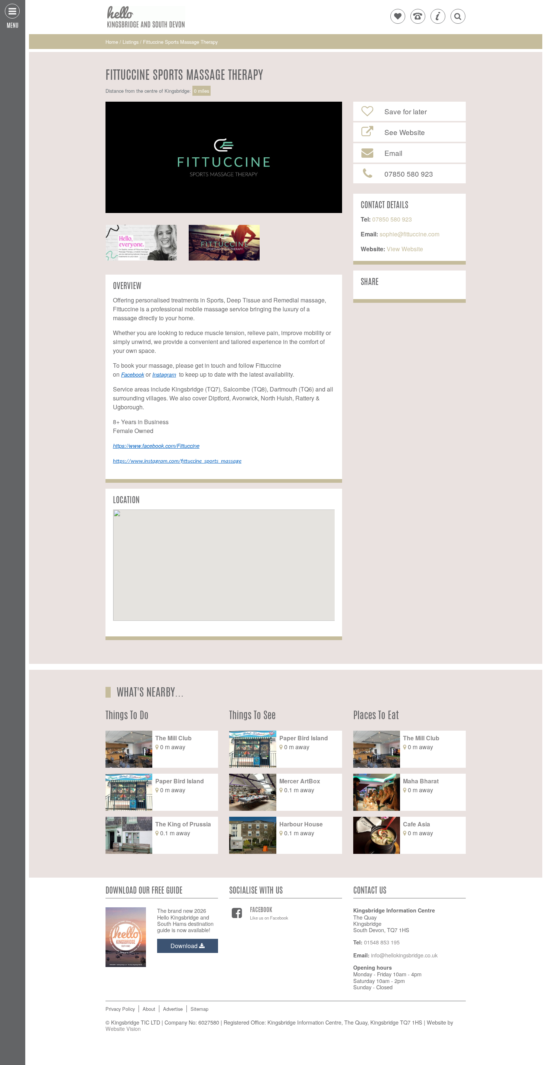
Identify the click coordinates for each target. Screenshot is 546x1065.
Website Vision (123, 1028)
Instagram (164, 374)
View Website (404, 249)
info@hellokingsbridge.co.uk (404, 955)
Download (184, 945)
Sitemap (199, 1008)
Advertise (173, 1008)
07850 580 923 (392, 219)
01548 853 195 (382, 942)
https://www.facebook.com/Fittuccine (156, 445)
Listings (131, 41)
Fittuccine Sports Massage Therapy (180, 41)
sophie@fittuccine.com (409, 234)
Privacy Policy (120, 1008)
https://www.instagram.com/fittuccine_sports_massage (177, 461)
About (149, 1008)
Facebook (132, 374)
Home (112, 41)
